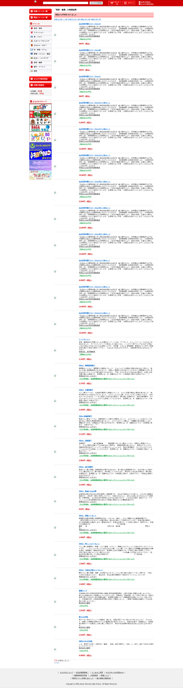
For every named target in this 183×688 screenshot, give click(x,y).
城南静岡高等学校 (80, 675)
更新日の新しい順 (60, 19)
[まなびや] (35, 2)
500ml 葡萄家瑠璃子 (87, 365)
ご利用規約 (94, 675)
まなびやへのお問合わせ (115, 672)
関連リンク (105, 675)
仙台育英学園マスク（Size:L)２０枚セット (94, 313)
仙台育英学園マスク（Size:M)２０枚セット (95, 234)
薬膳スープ (83, 591)
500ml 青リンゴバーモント (89, 544)
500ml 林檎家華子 (85, 416)
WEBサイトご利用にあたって (83, 678)
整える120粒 (83, 617)
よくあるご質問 (97, 672)
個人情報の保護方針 (103, 678)
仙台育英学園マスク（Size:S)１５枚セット (94, 129)
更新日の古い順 (73, 19)
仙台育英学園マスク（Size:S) (90, 24)
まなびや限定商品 (147, 4)
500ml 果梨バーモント (87, 516)
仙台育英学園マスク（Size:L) (89, 76)
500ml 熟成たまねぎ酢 (87, 491)
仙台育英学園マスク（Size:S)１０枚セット (94, 103)
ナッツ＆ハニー (84, 339)
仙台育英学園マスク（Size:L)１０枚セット (94, 260)
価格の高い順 (96, 19)
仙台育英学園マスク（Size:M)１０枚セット (95, 182)
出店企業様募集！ (82, 672)
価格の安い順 (85, 19)
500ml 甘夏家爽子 (86, 390)
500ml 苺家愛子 (85, 441)
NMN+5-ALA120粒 (85, 641)
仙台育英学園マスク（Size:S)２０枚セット (94, 155)
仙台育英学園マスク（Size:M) (90, 50)
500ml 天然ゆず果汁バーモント (91, 570)
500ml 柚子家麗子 (86, 467)
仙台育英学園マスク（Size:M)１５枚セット (95, 208)
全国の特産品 (145, 2)
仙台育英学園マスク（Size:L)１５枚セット (94, 287)
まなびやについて (66, 672)
